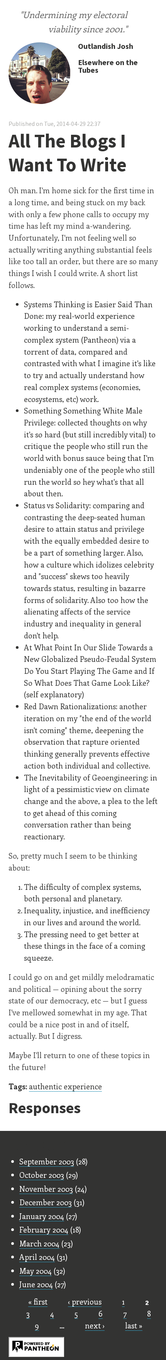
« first (37, 1301)
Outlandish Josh (105, 46)
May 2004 (35, 1271)
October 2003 (41, 1175)
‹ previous (85, 1301)
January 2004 (41, 1216)
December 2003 (45, 1202)
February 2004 (43, 1229)
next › (95, 1325)
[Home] (39, 74)
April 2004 (37, 1257)
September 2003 (46, 1161)
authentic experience (65, 1086)
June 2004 (36, 1284)
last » (133, 1325)
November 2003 (46, 1189)
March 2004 (39, 1243)
